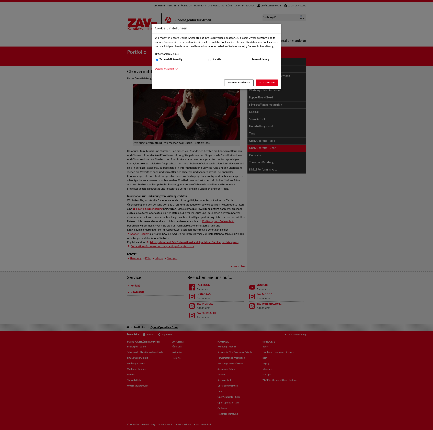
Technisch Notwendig (170, 59)
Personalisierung (260, 59)
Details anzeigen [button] (164, 68)
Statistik (216, 59)
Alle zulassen (267, 83)
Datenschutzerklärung (261, 46)
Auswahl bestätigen (239, 83)
